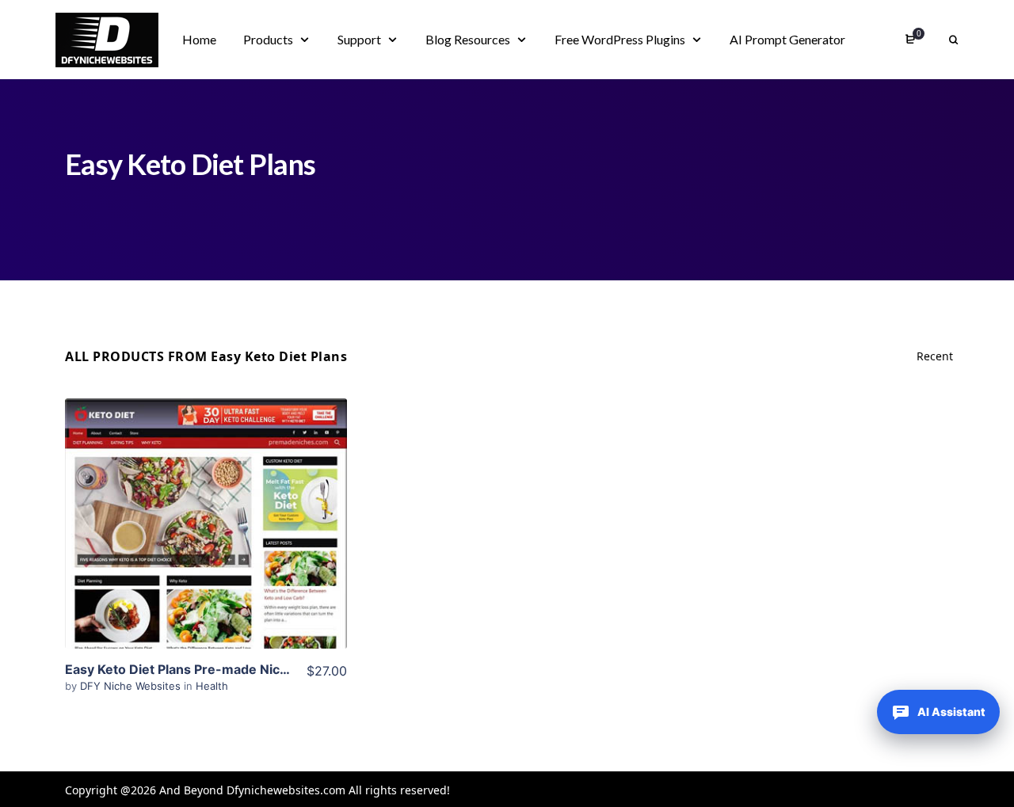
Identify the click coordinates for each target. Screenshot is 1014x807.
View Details (206, 499)
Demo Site (206, 548)
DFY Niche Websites (132, 685)
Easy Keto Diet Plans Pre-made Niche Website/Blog (224, 669)
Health (212, 685)
